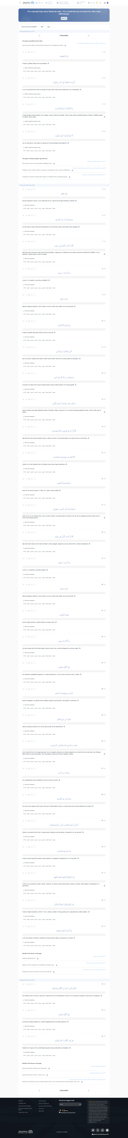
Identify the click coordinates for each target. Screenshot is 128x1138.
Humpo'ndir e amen (23, 1112)
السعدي (35, 71)
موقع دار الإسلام (42, 1101)
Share (63, 18)
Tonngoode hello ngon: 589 (26, 980)
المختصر (31, 71)
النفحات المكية (48, 71)
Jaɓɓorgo (20, 1101)
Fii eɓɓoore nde (22, 1103)
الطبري (43, 71)
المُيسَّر (28, 71)
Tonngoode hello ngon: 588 (26, 185)
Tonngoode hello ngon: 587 (26, 31)
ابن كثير (39, 71)
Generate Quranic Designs (24, 1106)
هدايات (54, 71)
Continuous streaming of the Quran (25, 1109)
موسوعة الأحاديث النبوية (44, 1103)
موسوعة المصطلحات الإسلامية (45, 1106)
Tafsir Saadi (41, 1111)
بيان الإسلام (41, 1108)
